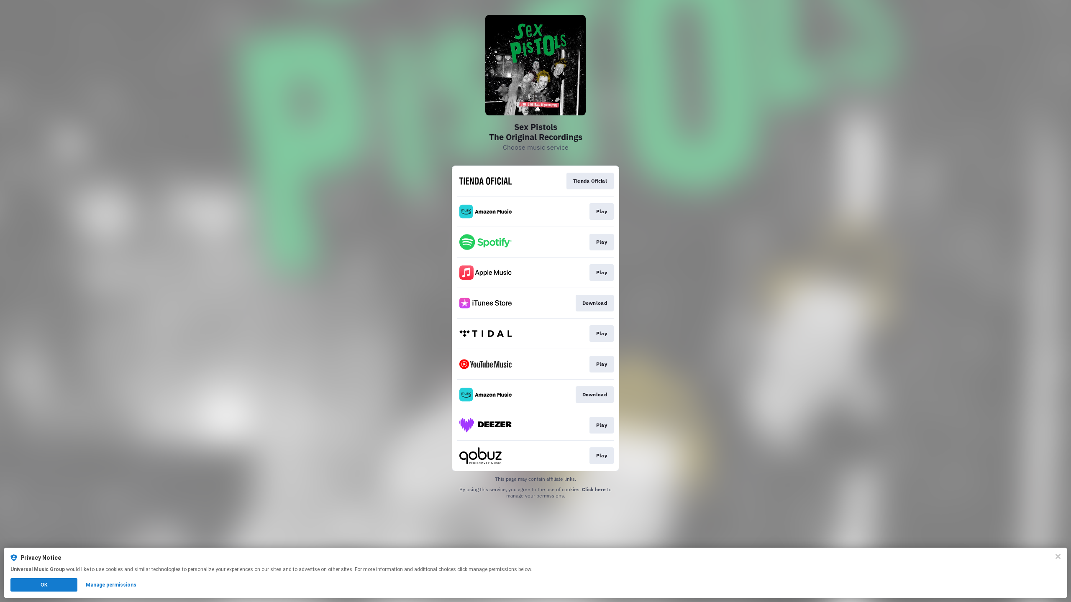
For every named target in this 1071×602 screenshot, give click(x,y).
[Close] (1058, 556)
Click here (594, 489)
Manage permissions (111, 585)
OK (44, 585)
